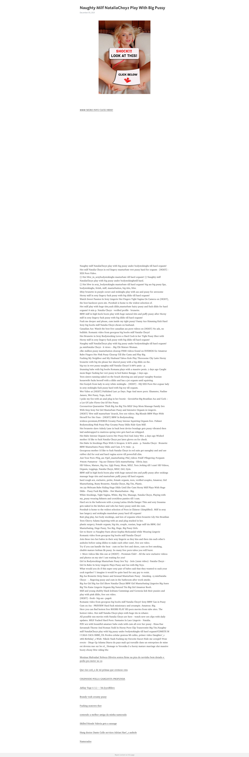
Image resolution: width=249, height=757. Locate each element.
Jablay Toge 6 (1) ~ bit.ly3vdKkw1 (97, 687)
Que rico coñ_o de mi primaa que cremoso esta (104, 669)
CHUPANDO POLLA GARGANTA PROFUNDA (102, 678)
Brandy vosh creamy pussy (93, 696)
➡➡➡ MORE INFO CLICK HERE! (96, 110)
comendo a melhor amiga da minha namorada (103, 714)
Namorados (85, 741)
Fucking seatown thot (91, 705)
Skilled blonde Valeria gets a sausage (98, 723)
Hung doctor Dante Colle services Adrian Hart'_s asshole (108, 732)
